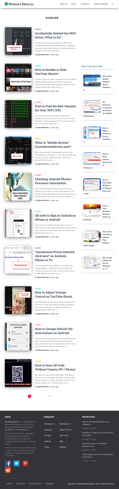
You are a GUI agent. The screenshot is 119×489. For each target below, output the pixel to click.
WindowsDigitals (11, 422)
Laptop (48, 441)
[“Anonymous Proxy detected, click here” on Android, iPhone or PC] (18, 260)
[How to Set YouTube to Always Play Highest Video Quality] (92, 236)
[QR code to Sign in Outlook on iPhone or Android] (18, 223)
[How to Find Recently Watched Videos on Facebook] (92, 210)
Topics (73, 4)
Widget (63, 447)
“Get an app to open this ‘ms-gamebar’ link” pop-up (98, 455)
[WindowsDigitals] (19, 4)
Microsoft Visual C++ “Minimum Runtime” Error (94, 444)
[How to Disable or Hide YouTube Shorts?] (18, 77)
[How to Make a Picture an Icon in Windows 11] (92, 132)
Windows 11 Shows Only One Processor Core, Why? (97, 434)
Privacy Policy (21, 484)
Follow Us (85, 4)
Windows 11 (50, 424)
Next (49, 396)
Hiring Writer (49, 484)
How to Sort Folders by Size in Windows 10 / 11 (107, 263)
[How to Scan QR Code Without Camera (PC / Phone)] (18, 373)
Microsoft (64, 435)
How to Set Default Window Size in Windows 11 (95, 423)
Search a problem (101, 4)
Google (48, 435)
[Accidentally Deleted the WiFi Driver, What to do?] (18, 41)
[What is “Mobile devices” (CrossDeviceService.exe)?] (18, 150)
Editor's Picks (66, 429)
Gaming (48, 429)
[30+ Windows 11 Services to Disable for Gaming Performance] (92, 106)
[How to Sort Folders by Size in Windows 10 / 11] (92, 262)
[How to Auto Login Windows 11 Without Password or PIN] (92, 184)
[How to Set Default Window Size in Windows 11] (92, 80)
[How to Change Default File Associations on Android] (18, 337)
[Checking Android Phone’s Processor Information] (18, 187)
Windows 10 (65, 424)
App (61, 441)
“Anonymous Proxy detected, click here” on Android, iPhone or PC (55, 256)
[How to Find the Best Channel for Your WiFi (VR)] (18, 114)
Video (47, 447)
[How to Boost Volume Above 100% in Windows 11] (92, 158)
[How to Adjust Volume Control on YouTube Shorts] (18, 300)
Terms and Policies (35, 484)
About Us (63, 4)
